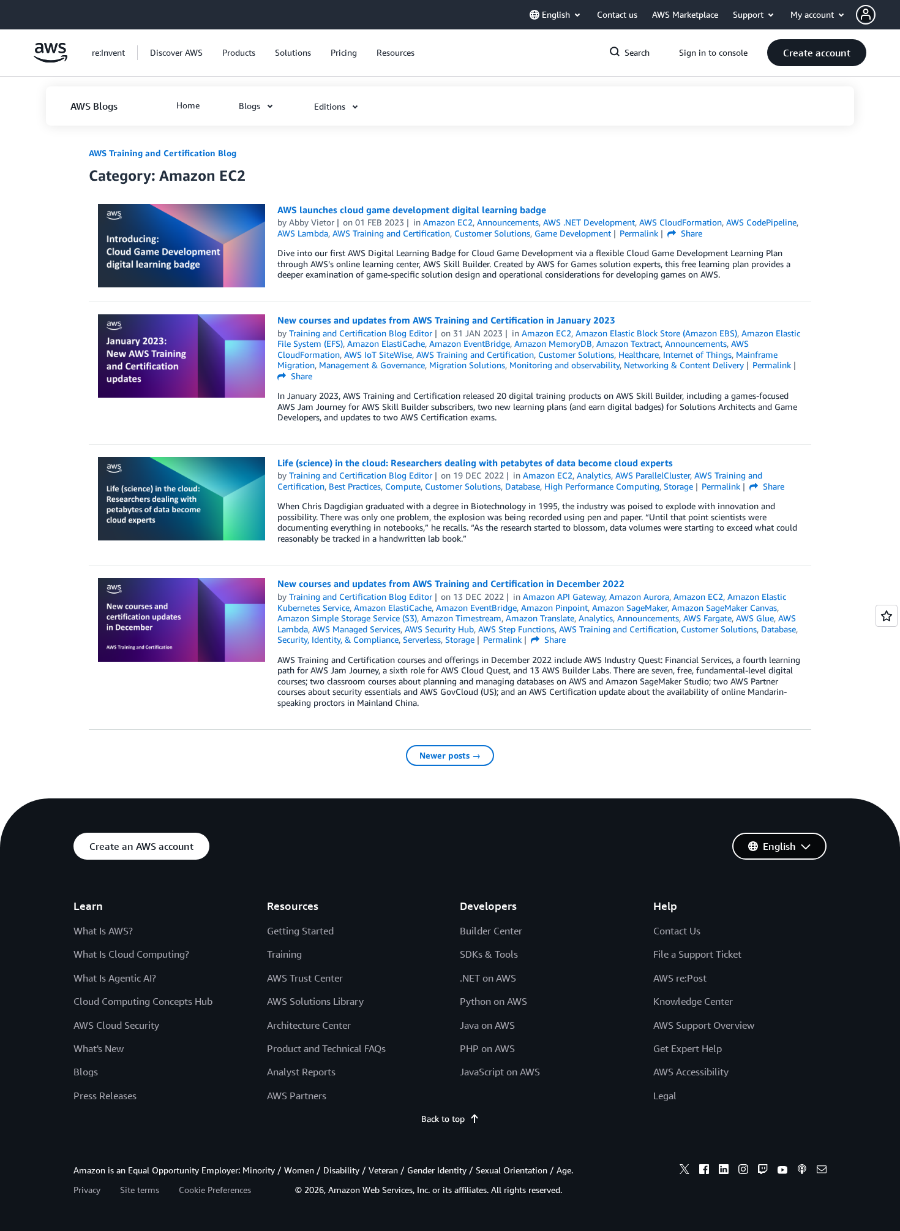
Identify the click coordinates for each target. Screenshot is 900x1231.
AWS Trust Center (305, 978)
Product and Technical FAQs (326, 1048)
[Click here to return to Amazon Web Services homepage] (50, 59)
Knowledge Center (693, 1001)
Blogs (85, 1072)
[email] (822, 1171)
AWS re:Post (680, 978)
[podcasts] (802, 1171)
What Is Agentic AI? (114, 978)
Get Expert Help (687, 1048)
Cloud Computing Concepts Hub (142, 1001)
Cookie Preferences (215, 1189)
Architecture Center (309, 1025)
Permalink (639, 233)
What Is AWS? (103, 931)
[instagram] (743, 1171)
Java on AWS (487, 1025)
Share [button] (690, 233)
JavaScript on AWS (500, 1072)
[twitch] (763, 1171)
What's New (98, 1048)
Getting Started (300, 931)
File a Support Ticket (697, 954)
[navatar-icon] (866, 15)
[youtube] (782, 1171)
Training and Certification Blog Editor (360, 333)
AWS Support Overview (703, 1025)
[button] (878, 14)
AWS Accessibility (691, 1072)
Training (284, 954)
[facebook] (704, 1171)
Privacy (86, 1189)
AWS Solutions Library (315, 1001)
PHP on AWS (487, 1048)
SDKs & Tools (489, 954)
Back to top (443, 1118)
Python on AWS (493, 1001)
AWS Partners (296, 1095)
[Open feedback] (887, 616)
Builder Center (491, 931)
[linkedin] (724, 1171)
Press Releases (105, 1095)
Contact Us (676, 931)
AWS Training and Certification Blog (162, 153)
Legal (665, 1095)
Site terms (139, 1189)
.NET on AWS (488, 978)
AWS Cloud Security (116, 1025)
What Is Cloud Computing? (131, 954)
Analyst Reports (301, 1072)
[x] (684, 1171)
